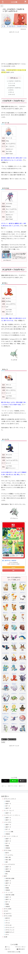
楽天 (13, 570)
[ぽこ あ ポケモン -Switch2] (13, 540)
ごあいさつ (7, 949)
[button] (22, 781)
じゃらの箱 (14, 2)
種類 (4, 742)
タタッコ (11, 92)
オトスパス (12, 94)
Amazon (13, 567)
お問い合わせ (21, 949)
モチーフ (5, 739)
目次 (11, 78)
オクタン (11, 90)
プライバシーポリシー (20, 947)
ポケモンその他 (12, 739)
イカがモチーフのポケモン (14, 81)
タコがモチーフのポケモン (14, 88)
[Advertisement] (14, 47)
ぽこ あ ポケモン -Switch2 (9, 560)
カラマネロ (12, 85)
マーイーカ (12, 83)
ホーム (8, 947)
